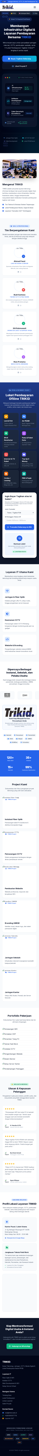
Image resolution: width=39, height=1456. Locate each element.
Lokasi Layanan (7, 1401)
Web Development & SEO (10, 1383)
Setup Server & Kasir (9, 1386)
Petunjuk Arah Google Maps (15, 1238)
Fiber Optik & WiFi (8, 1378)
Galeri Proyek (6, 1403)
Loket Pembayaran (8, 1398)
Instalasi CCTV (7, 1380)
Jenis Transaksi (10, 509)
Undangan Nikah (25, 13)
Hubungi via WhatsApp (21, 1346)
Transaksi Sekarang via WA (21, 527)
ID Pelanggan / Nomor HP (13, 517)
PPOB (14, 13)
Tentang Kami (6, 1395)
